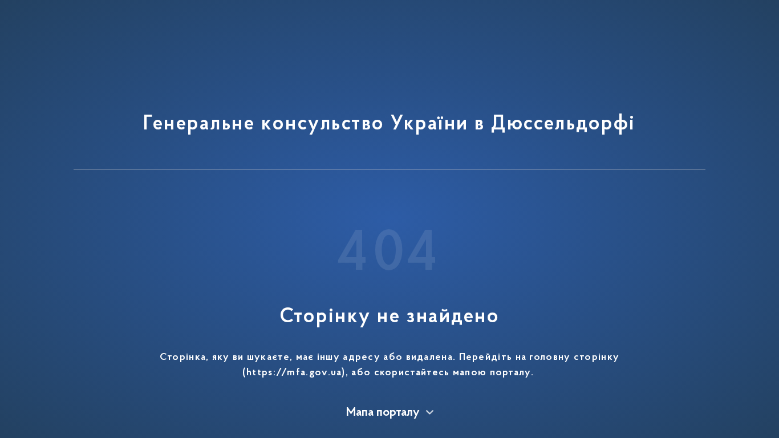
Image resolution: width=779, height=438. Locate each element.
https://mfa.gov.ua (294, 373)
